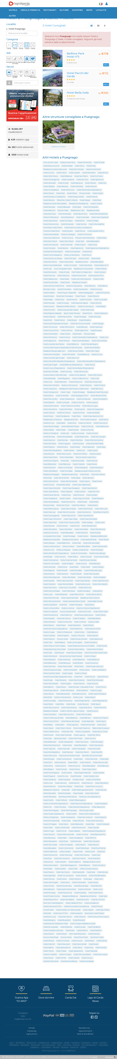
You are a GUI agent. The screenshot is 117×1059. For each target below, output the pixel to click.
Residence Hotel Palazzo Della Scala (73, 389)
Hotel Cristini (80, 245)
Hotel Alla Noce (50, 443)
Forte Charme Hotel (69, 560)
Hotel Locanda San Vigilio (68, 310)
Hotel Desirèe (98, 773)
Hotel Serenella (50, 793)
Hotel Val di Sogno (51, 461)
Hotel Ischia (97, 591)
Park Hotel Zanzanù (94, 821)
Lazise (95, 1042)
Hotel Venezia (62, 186)
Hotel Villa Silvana (97, 529)
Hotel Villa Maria (50, 409)
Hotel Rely (97, 200)
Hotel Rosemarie (81, 437)
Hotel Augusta (64, 443)
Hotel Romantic (50, 272)
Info (106, 65)
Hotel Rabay (85, 200)
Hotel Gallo (48, 827)
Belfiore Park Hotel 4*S (75, 55)
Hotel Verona (49, 941)
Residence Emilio (71, 419)
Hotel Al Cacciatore (74, 286)
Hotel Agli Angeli (50, 365)
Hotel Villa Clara (50, 587)
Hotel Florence (81, 533)
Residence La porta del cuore (55, 169)
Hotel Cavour (87, 958)
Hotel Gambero (50, 714)
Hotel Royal (72, 320)
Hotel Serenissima (63, 947)
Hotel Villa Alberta (100, 584)
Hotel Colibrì (71, 814)
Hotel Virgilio (66, 683)
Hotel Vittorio (93, 296)
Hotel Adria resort (51, 865)
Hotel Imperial (49, 317)
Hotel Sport (95, 704)
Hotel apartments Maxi (66, 889)
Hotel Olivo (79, 166)
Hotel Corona (67, 238)
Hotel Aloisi (67, 745)
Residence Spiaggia (51, 474)
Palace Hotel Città (67, 162)
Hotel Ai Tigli (49, 831)
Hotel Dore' (87, 251)
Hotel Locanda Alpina (89, 869)
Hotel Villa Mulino (67, 327)
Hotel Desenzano (50, 279)
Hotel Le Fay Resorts (77, 375)
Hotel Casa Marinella (88, 519)
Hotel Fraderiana (50, 851)
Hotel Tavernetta (66, 262)
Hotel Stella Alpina (51, 509)
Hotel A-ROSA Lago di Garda (72, 711)
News (89, 10)
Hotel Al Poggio (50, 824)
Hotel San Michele (51, 371)
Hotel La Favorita (65, 622)
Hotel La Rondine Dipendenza (56, 803)
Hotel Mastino (95, 930)
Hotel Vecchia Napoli (79, 303)
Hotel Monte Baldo (51, 234)
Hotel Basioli (60, 642)
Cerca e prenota (30, 10)
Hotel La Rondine (93, 779)
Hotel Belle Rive (63, 543)
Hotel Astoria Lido (100, 762)
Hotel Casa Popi (50, 522)
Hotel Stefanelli (61, 594)
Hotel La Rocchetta (51, 608)
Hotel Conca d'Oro (51, 330)
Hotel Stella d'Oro (51, 899)
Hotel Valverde (91, 951)
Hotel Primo (101, 687)
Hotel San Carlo (63, 505)
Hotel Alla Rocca (50, 337)
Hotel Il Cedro (65, 498)
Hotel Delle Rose (82, 848)
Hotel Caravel (85, 557)
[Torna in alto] (109, 1051)
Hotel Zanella (49, 581)
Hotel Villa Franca (51, 176)
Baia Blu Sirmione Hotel (92, 755)
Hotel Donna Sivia (51, 533)
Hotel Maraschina (51, 615)
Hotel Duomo (92, 711)
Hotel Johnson (49, 622)
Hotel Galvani (49, 834)
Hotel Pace (91, 166)
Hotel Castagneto (66, 742)
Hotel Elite (48, 697)
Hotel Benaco (89, 286)
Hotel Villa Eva (63, 275)
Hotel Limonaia (77, 433)
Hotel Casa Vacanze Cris (93, 416)
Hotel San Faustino (62, 858)
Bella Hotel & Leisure (101, 728)
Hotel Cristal (67, 773)
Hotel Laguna (79, 735)
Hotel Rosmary (50, 214)
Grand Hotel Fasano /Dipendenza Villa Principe (63, 347)
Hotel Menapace (50, 841)
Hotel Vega (75, 478)
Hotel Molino (83, 536)
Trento (83, 1047)
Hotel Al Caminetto (79, 553)
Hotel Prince (90, 677)
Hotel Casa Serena (51, 491)
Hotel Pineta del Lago (93, 570)
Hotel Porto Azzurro (94, 786)
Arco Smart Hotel (51, 162)
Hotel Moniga (49, 303)
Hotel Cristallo (78, 464)
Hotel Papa (60, 625)
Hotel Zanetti (60, 862)
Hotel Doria (87, 313)
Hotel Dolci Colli (84, 611)
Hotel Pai (101, 851)
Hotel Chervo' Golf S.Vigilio (54, 646)
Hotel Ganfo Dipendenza (89, 814)
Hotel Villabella (99, 577)
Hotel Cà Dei (61, 958)
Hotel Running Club (93, 382)
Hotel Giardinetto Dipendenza (85, 337)
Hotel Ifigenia (49, 570)
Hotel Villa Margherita (98, 214)
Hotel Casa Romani (100, 581)
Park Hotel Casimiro (81, 728)
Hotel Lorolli (90, 851)
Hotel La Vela (93, 622)
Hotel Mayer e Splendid (66, 293)
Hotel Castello (74, 831)
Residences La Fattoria (53, 419)
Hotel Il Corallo (86, 299)
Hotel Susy (101, 447)
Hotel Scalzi (93, 944)
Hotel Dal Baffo (93, 413)
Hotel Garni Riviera (51, 385)
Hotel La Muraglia (74, 642)
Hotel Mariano (86, 385)
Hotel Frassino (63, 635)
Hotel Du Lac (97, 354)
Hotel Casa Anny (68, 515)
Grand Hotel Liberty (76, 649)
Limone (103, 1042)
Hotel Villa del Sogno (89, 344)
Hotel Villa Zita (100, 707)
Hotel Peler (93, 502)
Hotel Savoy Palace (75, 351)
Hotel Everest (67, 166)
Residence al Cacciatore (83, 269)
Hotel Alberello (49, 659)
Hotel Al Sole (99, 162)
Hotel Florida (73, 430)
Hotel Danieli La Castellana (54, 197)
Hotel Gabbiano (100, 313)
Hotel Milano (49, 625)
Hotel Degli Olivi (81, 330)
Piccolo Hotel (84, 193)
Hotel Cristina (49, 413)
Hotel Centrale (66, 245)
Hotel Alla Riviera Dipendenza (89, 190)
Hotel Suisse (78, 793)
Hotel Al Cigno (65, 954)
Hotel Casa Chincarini (52, 519)
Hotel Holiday (87, 522)
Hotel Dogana (49, 776)
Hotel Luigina (92, 402)
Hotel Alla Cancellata (82, 954)
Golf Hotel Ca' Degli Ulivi (82, 272)
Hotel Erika (66, 495)
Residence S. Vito (77, 210)
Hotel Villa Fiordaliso (52, 354)
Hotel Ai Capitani (51, 611)
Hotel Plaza (65, 282)
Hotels (13, 10)
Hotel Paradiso (76, 570)
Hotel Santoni (62, 574)
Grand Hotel (49, 910)
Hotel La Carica (68, 608)
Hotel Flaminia (91, 759)
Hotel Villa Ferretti (99, 546)
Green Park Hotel (100, 611)
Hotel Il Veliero (49, 293)
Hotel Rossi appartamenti (82, 790)
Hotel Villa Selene (67, 899)
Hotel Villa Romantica (94, 440)
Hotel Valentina (76, 629)
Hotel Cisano (49, 193)
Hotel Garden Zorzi (51, 731)
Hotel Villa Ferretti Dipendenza (56, 553)
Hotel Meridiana (96, 467)
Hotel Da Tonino (97, 899)
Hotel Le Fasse (92, 221)
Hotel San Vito (82, 179)
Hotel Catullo (90, 183)
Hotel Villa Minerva (69, 707)
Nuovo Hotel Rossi (51, 937)
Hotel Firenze (91, 197)
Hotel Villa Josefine (96, 224)
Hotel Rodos (75, 447)
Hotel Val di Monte (61, 478)
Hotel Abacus (60, 762)
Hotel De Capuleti (51, 927)
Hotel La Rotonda (62, 827)
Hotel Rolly (70, 704)
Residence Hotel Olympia (97, 392)
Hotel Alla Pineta (75, 738)
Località (101, 10)
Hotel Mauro (74, 783)
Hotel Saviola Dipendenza (78, 807)
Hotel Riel (65, 790)
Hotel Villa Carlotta (91, 841)
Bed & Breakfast (85, 1034)
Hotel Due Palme (98, 848)
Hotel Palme (60, 320)
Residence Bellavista (99, 536)
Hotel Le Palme (85, 423)
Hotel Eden (74, 567)
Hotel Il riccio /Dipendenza (54, 368)
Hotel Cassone (66, 491)
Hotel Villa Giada (50, 845)
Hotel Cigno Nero (89, 769)
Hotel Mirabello (101, 803)
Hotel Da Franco (63, 413)
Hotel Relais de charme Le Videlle (81, 646)
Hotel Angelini (67, 563)
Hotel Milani (72, 193)
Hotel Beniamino (79, 694)
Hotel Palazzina (75, 382)
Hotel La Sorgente (82, 731)
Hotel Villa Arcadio (83, 714)
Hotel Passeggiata (85, 293)
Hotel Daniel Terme (51, 495)
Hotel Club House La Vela (69, 522)
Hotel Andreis (100, 269)
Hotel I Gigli (65, 392)
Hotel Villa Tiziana (82, 855)
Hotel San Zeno (94, 735)
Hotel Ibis (47, 913)
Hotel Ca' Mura (96, 176)
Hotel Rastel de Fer (82, 701)
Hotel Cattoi (61, 173)
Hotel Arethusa (64, 659)
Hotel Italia (95, 258)
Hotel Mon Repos (65, 786)
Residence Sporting (69, 474)
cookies (94, 1057)
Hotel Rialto (48, 704)
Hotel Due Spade (86, 961)
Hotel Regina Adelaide (52, 313)
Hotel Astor (103, 419)
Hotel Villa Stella (68, 577)
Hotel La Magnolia (51, 817)
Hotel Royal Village (51, 426)
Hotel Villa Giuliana (76, 680)
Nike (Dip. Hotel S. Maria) (67, 200)
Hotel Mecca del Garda (70, 721)
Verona (56, 1047)
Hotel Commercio (100, 718)
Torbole (76, 1045)
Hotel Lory (104, 337)
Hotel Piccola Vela (51, 282)
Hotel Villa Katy (77, 186)
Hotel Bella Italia (78, 92)
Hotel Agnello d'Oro (96, 231)
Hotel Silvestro (85, 320)
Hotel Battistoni (67, 217)
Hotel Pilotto (88, 625)
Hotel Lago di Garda (81, 498)
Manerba (25, 1045)
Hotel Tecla (76, 416)
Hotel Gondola (49, 248)
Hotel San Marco (50, 241)
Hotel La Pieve (68, 546)
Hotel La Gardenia (51, 433)
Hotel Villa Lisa (49, 512)
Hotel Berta (102, 286)
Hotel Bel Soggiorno (68, 865)
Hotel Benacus (77, 183)
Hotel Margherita (68, 817)
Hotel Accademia (91, 903)
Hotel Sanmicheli (79, 944)
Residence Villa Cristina (90, 598)
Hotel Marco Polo (65, 317)
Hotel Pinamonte (79, 275)
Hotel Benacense (63, 694)
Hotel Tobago (98, 323)
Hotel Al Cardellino (51, 190)
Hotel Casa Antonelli (52, 488)
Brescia (64, 1047)
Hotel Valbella (49, 186)
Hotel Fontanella (70, 670)
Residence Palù (82, 262)
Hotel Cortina (66, 330)
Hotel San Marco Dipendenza (55, 629)
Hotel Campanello (72, 251)
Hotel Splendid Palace (70, 426)
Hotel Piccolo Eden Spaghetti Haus (58, 677)
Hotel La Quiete (100, 299)
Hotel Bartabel (49, 378)
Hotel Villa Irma (85, 587)
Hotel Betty (48, 725)
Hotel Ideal (76, 207)
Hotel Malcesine (81, 467)
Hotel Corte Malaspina (53, 255)
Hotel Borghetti (64, 920)
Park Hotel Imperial (88, 419)
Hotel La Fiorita (87, 430)
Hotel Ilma (72, 423)
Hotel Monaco (94, 934)
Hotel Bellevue (66, 176)
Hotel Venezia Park (98, 395)
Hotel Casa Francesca (97, 694)
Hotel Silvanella (67, 224)
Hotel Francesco (83, 591)
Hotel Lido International (81, 279)
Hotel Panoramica (51, 224)
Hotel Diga (48, 557)
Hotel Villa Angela (51, 882)
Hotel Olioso (100, 615)
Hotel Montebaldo (90, 207)
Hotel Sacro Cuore (100, 731)
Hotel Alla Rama (84, 512)
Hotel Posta (101, 238)
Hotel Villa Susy (66, 855)
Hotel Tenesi (103, 539)
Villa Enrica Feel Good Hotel (96, 653)
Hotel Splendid (88, 447)
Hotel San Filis (67, 731)
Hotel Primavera (102, 293)
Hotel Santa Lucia (83, 584)
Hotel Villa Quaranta (52, 601)
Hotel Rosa (84, 474)
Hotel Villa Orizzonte (66, 512)
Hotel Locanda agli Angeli (54, 358)
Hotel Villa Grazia (64, 454)
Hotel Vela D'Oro (80, 214)
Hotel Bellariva (73, 344)
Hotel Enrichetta (64, 289)
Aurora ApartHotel (67, 611)
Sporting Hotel (60, 738)
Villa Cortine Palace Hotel (69, 755)
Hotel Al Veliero (79, 618)
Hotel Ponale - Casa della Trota (80, 687)
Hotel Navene (49, 526)
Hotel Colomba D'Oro (52, 906)
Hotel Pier (78, 677)
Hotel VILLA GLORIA (67, 587)
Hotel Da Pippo (66, 221)
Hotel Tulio (48, 642)
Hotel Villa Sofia (68, 354)
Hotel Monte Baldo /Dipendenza (80, 368)
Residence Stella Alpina (66, 306)
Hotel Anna (97, 481)
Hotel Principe (63, 303)
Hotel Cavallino (99, 865)
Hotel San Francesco (65, 296)
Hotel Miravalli (94, 317)
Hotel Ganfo (48, 800)
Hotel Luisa (48, 594)
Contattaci (23, 1013)
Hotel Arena (48, 958)
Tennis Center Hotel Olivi (86, 457)
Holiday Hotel (78, 779)
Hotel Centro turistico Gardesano (78, 227)
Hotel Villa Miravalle (95, 680)
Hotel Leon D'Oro (61, 913)
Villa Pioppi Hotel (86, 810)
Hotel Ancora (64, 337)
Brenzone (31, 1042)
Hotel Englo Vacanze (94, 666)
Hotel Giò (102, 183)
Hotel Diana (90, 365)
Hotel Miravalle (94, 749)
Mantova (74, 1047)
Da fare (64, 10)
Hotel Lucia (99, 522)
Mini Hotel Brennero (77, 934)
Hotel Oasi (76, 543)
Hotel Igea (88, 879)
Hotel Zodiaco (49, 543)
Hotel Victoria (79, 917)
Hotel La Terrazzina (69, 385)
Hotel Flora (59, 299)
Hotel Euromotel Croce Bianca (76, 906)
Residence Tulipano (51, 790)
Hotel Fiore (92, 245)
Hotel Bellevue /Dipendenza (71, 365)
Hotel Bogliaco (64, 378)
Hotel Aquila (80, 409)
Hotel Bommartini (100, 512)
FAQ (23, 1016)
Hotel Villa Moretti (51, 683)
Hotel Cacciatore (96, 745)
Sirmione (67, 1045)
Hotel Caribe (98, 193)
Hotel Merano (49, 200)
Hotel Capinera (96, 327)
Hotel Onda (77, 851)
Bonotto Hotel (49, 289)
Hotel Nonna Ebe (88, 725)
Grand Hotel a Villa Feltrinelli (55, 375)
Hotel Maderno (75, 862)
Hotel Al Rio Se (87, 426)
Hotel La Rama (78, 402)
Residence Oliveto (79, 282)
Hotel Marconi (60, 783)
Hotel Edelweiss (64, 207)
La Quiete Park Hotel (52, 536)
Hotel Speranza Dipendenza (97, 248)
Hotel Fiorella (76, 776)
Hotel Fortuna (49, 275)
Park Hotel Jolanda (63, 735)
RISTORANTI (50, 10)
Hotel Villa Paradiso (69, 810)
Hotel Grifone (61, 800)
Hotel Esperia (49, 402)
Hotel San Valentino (51, 238)
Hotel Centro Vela (65, 666)
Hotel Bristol (78, 663)
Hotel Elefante (66, 927)
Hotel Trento (49, 951)
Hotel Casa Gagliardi (99, 217)
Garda (66, 1042)
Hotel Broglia (49, 759)
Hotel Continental (51, 560)
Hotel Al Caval (82, 834)
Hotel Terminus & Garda (80, 323)
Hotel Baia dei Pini (97, 834)
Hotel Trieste (61, 951)
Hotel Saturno (49, 440)
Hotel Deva (78, 666)
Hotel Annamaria (93, 169)
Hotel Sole (48, 478)
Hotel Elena (79, 221)
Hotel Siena (77, 947)
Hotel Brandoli (79, 920)
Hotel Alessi (48, 299)
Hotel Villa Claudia (91, 574)
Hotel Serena (63, 248)
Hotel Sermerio (83, 899)
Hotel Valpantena (76, 951)
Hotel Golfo (72, 869)
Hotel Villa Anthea (99, 341)
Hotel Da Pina (78, 413)
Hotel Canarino (91, 663)
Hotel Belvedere (92, 241)
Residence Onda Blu (52, 539)
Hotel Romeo (75, 841)
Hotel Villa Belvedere (97, 875)
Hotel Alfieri (72, 762)
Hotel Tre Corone (50, 327)
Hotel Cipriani (100, 272)
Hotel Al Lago (49, 632)
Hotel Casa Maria (50, 221)
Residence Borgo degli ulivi (54, 351)
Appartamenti (85, 1031)
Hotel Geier (85, 567)
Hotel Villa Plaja (65, 409)
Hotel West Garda (95, 601)
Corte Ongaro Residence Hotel (82, 923)
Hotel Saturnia (73, 358)
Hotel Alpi (80, 241)
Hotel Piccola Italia (64, 886)
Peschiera (35, 1045)
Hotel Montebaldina (52, 752)
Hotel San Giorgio (76, 169)
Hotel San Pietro (81, 176)
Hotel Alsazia (85, 762)
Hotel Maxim (49, 934)
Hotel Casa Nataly (82, 581)
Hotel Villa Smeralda (69, 481)
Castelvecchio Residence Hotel (56, 923)
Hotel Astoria (92, 461)
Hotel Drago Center (76, 197)
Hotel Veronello (50, 183)
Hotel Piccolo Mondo (87, 560)
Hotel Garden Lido (91, 776)
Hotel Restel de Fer (99, 701)
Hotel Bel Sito (96, 886)
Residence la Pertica (88, 896)
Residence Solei (93, 210)
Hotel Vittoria (91, 186)
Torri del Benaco (89, 1045)
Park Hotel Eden (66, 457)
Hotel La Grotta (70, 265)
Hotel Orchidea (66, 471)
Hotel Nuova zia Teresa (53, 258)
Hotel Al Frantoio (84, 162)
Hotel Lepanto (72, 725)
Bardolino (20, 1042)
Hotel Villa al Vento (93, 594)
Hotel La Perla (80, 622)
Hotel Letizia (69, 450)
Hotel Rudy (48, 680)
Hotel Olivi (101, 725)
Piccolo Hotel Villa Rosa (84, 238)
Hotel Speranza (97, 179)
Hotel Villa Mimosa (51, 598)
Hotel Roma (103, 173)
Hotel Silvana (49, 454)
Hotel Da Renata (83, 399)
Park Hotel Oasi (87, 310)
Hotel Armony (96, 289)
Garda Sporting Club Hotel (54, 649)
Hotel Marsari (92, 635)
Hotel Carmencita (51, 245)
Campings (32, 1031)
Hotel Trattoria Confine (70, 406)
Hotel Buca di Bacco (69, 961)
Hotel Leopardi (76, 913)
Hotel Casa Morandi (65, 581)
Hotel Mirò (48, 320)
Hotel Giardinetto (81, 289)
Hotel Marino (72, 299)
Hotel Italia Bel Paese (94, 443)
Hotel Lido (48, 269)
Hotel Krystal (67, 231)
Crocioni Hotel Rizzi (52, 231)
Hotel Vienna (81, 875)
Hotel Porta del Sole (51, 821)
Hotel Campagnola (51, 179)
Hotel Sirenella (94, 858)
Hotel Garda (102, 646)
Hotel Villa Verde (84, 577)
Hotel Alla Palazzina (52, 745)
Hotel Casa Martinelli (69, 598)
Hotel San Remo (50, 262)
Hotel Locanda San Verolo (54, 344)
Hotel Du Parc (49, 310)
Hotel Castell (49, 430)
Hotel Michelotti (88, 173)
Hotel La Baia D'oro (80, 378)
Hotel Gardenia (68, 179)
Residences (84, 1028)
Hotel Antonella (77, 461)
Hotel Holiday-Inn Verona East (68, 910)
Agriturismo (31, 1034)
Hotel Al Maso (90, 656)
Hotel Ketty (89, 605)
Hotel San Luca (50, 917)
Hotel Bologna (49, 920)
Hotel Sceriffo (96, 752)
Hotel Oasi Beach (51, 471)
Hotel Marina (90, 838)
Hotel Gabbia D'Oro (74, 903)
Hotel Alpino (85, 481)
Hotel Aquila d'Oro (96, 275)
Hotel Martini (82, 930)
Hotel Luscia (92, 450)
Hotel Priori (74, 526)
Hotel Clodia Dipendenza (54, 814)
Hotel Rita (60, 704)
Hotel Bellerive (71, 718)
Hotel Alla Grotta (50, 399)
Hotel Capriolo (49, 749)
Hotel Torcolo (101, 947)
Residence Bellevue (70, 896)
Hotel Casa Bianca (85, 515)
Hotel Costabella (78, 749)
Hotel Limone (92, 433)
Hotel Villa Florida (85, 509)
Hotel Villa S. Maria (63, 728)
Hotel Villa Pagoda (51, 810)
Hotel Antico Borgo (97, 553)
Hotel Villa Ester (65, 529)
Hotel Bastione (79, 659)
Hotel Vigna (101, 721)
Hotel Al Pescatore (51, 217)
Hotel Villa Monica (51, 481)
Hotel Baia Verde (63, 485)
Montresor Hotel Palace (94, 913)
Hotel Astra (48, 766)
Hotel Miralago (80, 317)
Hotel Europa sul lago (52, 670)
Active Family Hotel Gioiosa (70, 656)
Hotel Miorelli (62, 570)
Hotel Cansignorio (51, 392)
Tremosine (46, 1047)
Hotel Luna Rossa (65, 467)
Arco (12, 1042)
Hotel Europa (96, 330)
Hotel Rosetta (49, 618)
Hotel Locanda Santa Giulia (74, 601)
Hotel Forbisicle (103, 824)
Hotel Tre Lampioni (65, 875)
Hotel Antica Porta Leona (98, 917)
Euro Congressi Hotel (62, 269)
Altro (12, 16)
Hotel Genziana (81, 742)
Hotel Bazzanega (81, 886)
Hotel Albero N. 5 (101, 265)
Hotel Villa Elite (76, 440)
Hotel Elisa (90, 824)
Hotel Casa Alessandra (81, 485)
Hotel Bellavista (102, 426)
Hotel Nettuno (49, 210)
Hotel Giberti (88, 910)
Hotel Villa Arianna (51, 707)
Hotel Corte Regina (51, 773)
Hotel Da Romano (51, 961)
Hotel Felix (60, 193)
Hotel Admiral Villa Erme (54, 286)
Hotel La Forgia (63, 402)
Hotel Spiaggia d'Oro (79, 395)
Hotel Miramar (50, 786)
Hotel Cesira (48, 728)
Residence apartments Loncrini (87, 471)
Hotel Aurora (49, 173)
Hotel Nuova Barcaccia (83, 615)
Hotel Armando (63, 941)
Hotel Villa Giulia (95, 375)
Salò (59, 1045)
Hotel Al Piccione (84, 234)
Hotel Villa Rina (85, 707)
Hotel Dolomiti (50, 467)
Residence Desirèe (51, 711)
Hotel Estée (64, 279)
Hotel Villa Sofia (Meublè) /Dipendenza (59, 361)
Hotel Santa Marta (51, 406)
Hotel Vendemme (89, 526)
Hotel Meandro (61, 382)
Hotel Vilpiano (82, 690)
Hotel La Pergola (63, 550)
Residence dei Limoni (91, 862)
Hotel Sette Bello (83, 546)
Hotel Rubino (49, 574)
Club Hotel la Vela (101, 557)
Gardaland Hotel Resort (53, 251)
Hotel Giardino (49, 584)
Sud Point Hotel (96, 937)
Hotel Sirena (48, 395)
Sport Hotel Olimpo (72, 313)
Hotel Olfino (73, 557)
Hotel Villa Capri (92, 351)
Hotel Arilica (79, 632)
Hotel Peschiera (74, 625)
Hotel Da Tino (93, 491)
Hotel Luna (48, 783)
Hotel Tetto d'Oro (77, 594)
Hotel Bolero (49, 769)
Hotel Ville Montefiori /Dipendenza (91, 361)
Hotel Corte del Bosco (80, 341)
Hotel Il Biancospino (77, 800)
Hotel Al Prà (61, 831)
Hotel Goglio (67, 673)
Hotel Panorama (100, 423)
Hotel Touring (66, 371)
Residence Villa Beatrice (78, 203)
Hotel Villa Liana (50, 755)
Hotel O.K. (48, 807)
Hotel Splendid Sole (88, 539)
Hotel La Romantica (52, 546)
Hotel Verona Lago (89, 406)
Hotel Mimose (49, 437)
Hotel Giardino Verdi (52, 673)
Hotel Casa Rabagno (71, 488)
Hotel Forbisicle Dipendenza (93, 831)
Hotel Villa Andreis (68, 509)
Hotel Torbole (76, 574)
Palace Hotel (98, 279)
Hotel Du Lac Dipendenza (89, 797)
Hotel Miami (90, 697)
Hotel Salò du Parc (66, 714)
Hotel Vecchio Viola (92, 629)
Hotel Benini (49, 687)
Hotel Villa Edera (50, 529)
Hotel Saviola (101, 790)
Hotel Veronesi (49, 207)
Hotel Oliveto (62, 526)
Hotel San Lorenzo (84, 817)
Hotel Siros (89, 947)
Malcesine (14, 1045)
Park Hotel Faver (95, 893)
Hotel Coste (60, 430)
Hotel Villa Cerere (66, 241)
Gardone (75, 1042)
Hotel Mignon (49, 447)
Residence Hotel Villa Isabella (55, 203)
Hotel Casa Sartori (89, 488)
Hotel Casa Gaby (70, 519)
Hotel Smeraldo (64, 214)
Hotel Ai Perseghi (68, 234)
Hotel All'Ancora (67, 190)
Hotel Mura (86, 255)
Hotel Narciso (67, 752)
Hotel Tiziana (99, 385)
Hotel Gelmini (49, 944)
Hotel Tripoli (80, 296)
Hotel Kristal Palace (95, 649)
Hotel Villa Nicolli (50, 656)
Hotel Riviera (49, 296)
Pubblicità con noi (23, 1019)
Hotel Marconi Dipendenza (81, 803)
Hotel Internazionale (65, 834)
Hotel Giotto (65, 334)
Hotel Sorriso (81, 224)
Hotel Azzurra (74, 766)
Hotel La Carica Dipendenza (88, 608)
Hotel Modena (97, 498)
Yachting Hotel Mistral (68, 797)
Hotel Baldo (100, 306)
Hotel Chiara (74, 769)
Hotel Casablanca (67, 399)
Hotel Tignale (93, 827)
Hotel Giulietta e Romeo (53, 930)
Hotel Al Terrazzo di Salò (53, 718)
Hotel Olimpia (70, 258)
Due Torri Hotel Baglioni (53, 903)
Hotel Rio (63, 605)
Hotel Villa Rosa (85, 265)
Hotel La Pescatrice (80, 550)
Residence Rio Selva (70, 539)
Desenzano (57, 1042)
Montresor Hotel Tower (53, 227)
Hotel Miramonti (81, 371)
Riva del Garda (48, 1045)
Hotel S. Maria (96, 203)
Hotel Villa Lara (101, 509)
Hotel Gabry (85, 670)
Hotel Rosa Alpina (51, 690)
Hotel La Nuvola (77, 635)
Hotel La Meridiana (71, 255)
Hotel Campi (49, 886)
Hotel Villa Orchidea (52, 591)
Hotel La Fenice (84, 889)
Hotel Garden (74, 173)
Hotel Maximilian (50, 457)
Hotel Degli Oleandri (82, 773)
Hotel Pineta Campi (52, 896)
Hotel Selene (48, 947)
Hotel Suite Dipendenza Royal (56, 323)
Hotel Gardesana (62, 416)
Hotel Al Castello (66, 845)
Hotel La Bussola (50, 605)
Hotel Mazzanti (63, 944)
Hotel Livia (48, 382)
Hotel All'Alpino (90, 642)
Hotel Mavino (87, 783)
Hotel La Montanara (62, 697)
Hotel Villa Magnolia (52, 577)
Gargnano (86, 1042)
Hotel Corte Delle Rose (52, 265)
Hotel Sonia (48, 862)
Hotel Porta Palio (81, 937)
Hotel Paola (82, 502)
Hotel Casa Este (82, 217)
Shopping (77, 10)
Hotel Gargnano (50, 389)
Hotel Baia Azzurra (51, 166)
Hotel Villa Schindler (91, 543)
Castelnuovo (44, 1042)
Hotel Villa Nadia (81, 529)
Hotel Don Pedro (80, 454)
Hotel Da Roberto (100, 399)
